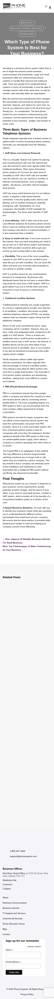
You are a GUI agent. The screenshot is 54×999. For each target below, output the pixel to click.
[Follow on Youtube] (23, 844)
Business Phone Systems (26, 28)
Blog (5, 929)
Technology (27, 34)
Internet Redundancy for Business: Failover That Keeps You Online (25, 624)
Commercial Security (12, 918)
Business (26, 23)
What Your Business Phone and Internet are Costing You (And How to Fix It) (26, 701)
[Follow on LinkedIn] (17, 844)
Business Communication (15, 903)
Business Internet (26, 632)
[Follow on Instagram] (11, 844)
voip (41, 636)
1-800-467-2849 (17, 851)
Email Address (13, 961)
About (5, 897)
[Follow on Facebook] (5, 844)
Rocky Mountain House (14, 924)
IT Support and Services (14, 913)
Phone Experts (21, 989)
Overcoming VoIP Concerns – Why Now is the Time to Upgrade (27, 776)
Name (9, 949)
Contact (6, 934)
